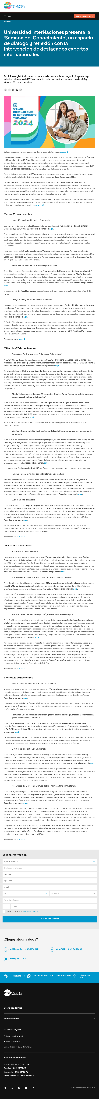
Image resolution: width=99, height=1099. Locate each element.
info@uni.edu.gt (19, 959)
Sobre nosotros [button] (11, 1019)
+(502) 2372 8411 (18, 976)
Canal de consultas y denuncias (18, 1047)
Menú (10, 16)
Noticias (8, 21)
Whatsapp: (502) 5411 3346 (69, 949)
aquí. (6, 286)
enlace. (38, 205)
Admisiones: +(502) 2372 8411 (24, 949)
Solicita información (84, 16)
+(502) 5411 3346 (41, 975)
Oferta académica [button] (13, 1008)
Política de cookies (12, 1042)
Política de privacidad (13, 1036)
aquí (51, 229)
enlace (63, 152)
